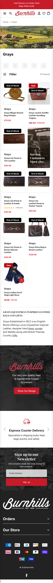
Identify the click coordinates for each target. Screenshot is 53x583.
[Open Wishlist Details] (43, 13)
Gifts (14, 335)
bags (31, 328)
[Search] (11, 13)
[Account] (39, 13)
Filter (13, 74)
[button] (13, 208)
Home (5, 22)
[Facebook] (26, 575)
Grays (14, 22)
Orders (9, 519)
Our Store (11, 530)
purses (38, 328)
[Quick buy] (21, 280)
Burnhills (30, 567)
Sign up (26, 482)
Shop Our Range (26, 390)
